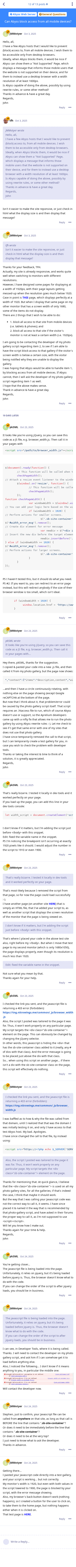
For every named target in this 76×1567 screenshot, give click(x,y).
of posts (36, 4)
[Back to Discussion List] (3, 4)
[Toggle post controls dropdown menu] (70, 107)
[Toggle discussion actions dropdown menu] (72, 4)
